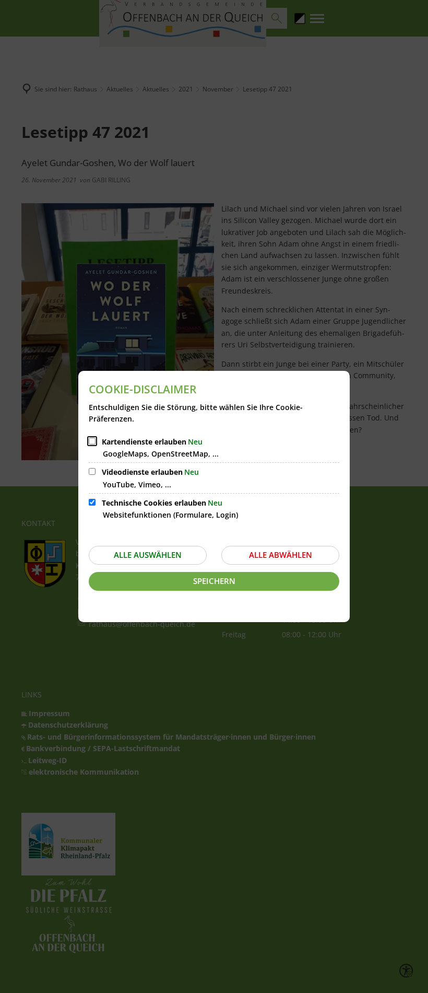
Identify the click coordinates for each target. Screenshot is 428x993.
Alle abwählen (280, 555)
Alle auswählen (148, 555)
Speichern (214, 581)
